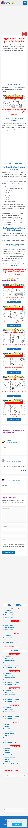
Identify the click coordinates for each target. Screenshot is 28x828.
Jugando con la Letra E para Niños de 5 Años (14, 345)
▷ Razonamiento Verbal (9, 667)
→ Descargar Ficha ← (14, 302)
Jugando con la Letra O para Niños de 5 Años (14, 392)
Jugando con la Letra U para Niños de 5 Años (14, 415)
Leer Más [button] (23, 821)
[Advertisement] (14, 20)
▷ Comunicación (8, 612)
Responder (23, 451)
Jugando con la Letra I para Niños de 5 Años (14, 368)
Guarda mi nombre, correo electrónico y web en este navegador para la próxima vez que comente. (13, 546)
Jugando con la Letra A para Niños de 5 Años (14, 322)
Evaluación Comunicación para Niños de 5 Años (14, 298)
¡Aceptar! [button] (17, 824)
